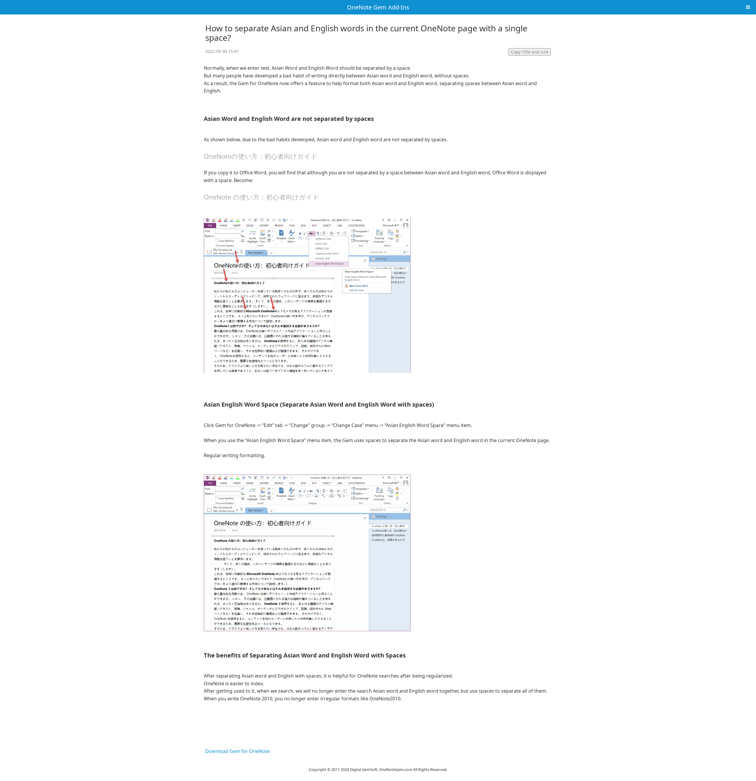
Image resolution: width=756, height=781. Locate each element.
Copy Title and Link (529, 52)
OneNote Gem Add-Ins (378, 7)
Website (378, 762)
